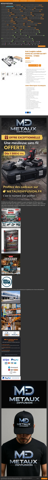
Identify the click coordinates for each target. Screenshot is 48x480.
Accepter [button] (44, 478)
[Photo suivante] (21, 61)
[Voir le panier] (38, 44)
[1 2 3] (26, 65)
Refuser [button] (38, 478)
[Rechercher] (35, 44)
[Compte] (32, 44)
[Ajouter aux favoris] (40, 65)
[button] (3, 74)
